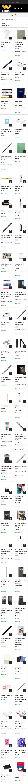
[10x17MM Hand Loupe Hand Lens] (7, 488)
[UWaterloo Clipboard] (21, 93)
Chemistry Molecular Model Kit (6, 353)
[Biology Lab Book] (21, 148)
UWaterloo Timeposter (4, 102)
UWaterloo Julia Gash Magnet (6, 265)
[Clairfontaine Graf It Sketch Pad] (7, 742)
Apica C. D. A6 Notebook (19, 265)
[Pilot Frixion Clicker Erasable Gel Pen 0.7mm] (7, 284)
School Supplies (9, 19)
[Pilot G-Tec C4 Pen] (7, 714)
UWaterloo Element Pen (5, 73)
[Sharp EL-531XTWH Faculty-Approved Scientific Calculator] (7, 600)
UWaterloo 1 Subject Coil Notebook (19, 44)
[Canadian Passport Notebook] (7, 687)
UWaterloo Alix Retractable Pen (6, 187)
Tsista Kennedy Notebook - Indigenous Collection (20, 641)
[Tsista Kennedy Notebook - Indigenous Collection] (21, 630)
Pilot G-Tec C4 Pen (5, 723)
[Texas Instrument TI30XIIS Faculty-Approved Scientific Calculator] (7, 458)
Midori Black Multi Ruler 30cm (20, 352)
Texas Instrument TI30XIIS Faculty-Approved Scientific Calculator (6, 470)
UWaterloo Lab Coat (5, 43)
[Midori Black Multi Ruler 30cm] (21, 343)
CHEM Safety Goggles (5, 323)
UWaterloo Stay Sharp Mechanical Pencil (6, 158)
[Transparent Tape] (21, 767)
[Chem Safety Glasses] (21, 121)
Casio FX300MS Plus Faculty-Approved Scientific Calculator (20, 612)
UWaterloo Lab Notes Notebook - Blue (6, 131)
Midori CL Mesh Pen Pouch (6, 776)
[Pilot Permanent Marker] (7, 426)
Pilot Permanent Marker (6, 435)
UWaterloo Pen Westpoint (19, 236)
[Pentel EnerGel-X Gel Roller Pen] (7, 227)
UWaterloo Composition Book (20, 293)
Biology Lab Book (20, 156)
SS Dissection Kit (6, 211)
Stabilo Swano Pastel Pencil (5, 581)
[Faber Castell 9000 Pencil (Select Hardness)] (21, 687)
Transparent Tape (20, 775)
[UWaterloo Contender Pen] (7, 369)
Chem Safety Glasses (19, 130)
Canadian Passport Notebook (7, 696)
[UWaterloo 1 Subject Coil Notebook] (21, 34)
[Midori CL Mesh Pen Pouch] (7, 767)
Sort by (3, 23)
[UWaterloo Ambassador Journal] (7, 515)
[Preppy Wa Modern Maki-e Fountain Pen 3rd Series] (21, 426)
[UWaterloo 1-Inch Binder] (21, 369)
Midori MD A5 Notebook (5, 668)
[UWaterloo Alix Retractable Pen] (7, 178)
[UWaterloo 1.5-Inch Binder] (21, 659)
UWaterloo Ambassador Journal (5, 525)
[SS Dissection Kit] (7, 203)
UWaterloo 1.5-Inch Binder (19, 668)
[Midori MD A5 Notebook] (7, 659)
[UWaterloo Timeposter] (7, 93)
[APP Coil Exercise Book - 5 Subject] (21, 742)
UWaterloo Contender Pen (6, 378)
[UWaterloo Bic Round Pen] (21, 203)
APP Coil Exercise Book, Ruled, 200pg (20, 525)
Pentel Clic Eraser (20, 466)
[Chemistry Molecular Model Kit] (7, 343)
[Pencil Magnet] (7, 398)
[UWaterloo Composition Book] (21, 284)
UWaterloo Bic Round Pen (19, 212)
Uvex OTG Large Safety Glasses (20, 73)
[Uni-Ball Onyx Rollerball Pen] (21, 314)
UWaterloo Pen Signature (19, 187)
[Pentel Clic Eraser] (21, 458)
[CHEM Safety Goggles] (7, 314)
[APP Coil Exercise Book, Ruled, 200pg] (21, 515)
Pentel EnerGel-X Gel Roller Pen (6, 236)
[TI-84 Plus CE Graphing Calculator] (21, 488)
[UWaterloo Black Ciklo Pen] (7, 630)
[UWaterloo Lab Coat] (7, 34)
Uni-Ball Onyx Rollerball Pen (19, 323)
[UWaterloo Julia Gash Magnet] (7, 256)
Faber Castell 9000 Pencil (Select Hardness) (20, 697)
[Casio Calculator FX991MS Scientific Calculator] (21, 572)
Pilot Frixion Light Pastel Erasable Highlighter (6, 551)
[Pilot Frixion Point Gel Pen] (21, 398)
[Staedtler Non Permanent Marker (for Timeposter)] (21, 541)
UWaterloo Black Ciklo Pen (6, 639)
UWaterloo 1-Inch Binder (20, 378)
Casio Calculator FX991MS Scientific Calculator (20, 582)
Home (3, 19)
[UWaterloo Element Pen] (7, 64)
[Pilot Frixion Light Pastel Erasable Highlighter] (7, 541)
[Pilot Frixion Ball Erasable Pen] (21, 714)
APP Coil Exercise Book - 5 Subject (20, 751)
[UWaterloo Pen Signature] (21, 178)
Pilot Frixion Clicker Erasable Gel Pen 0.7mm (6, 294)
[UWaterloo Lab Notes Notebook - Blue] (7, 121)
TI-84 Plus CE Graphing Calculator (19, 498)
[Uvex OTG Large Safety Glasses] (21, 64)
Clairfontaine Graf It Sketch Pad (6, 751)
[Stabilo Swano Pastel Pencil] (7, 572)
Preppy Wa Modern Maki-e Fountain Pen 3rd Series (20, 437)
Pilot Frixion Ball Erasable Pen (20, 723)
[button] (22, 8)
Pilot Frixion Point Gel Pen (20, 407)
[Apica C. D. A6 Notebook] (21, 256)
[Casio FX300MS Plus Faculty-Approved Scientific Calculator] (21, 600)
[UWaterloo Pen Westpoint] (21, 227)
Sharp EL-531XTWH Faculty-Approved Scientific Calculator (7, 612)
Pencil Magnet (5, 406)
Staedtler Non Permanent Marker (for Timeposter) (21, 551)
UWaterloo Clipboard (18, 102)
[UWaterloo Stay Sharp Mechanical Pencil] (7, 148)
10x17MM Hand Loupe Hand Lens (6, 497)
